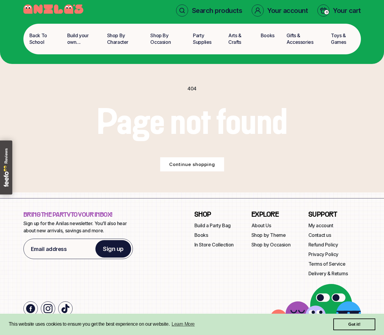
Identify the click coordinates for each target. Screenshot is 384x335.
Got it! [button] (354, 324)
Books (267, 35)
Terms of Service (327, 264)
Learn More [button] (183, 324)
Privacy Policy (323, 254)
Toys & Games (338, 38)
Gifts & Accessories (300, 38)
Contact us (319, 235)
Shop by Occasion (271, 245)
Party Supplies (202, 38)
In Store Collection (214, 245)
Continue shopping (192, 164)
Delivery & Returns (328, 273)
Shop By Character (117, 38)
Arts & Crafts (235, 38)
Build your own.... (78, 38)
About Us (261, 225)
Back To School (38, 38)
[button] (209, 11)
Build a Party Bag (212, 225)
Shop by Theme (268, 235)
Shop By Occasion (160, 38)
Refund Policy (323, 245)
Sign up (113, 248)
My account (320, 225)
